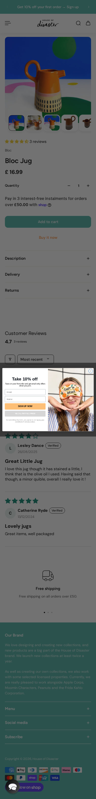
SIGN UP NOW (25, 406)
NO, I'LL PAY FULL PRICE (25, 414)
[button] (12, 786)
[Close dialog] (91, 371)
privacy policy (30, 422)
